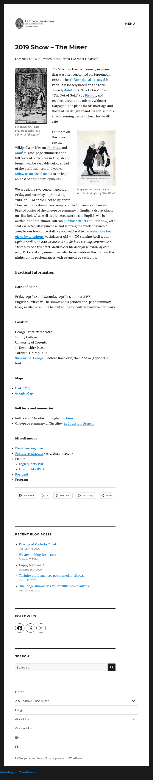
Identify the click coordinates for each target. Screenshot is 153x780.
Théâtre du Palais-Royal (87, 80)
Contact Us (23, 728)
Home (19, 692)
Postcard (21, 474)
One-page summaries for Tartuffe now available (54, 586)
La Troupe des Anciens (28, 758)
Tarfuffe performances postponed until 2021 (51, 575)
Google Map (24, 393)
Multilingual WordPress (17, 772)
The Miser (54, 148)
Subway (20, 358)
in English (71, 423)
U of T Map (23, 388)
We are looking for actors (37, 555)
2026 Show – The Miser (32, 701)
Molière (20, 153)
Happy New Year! (31, 565)
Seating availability (29, 453)
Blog (18, 710)
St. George (36, 358)
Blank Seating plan (29, 448)
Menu (130, 23)
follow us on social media (33, 174)
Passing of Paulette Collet (37, 544)
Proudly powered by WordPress (63, 758)
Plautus (90, 95)
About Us (22, 719)
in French (69, 418)
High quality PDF (31, 464)
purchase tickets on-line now (85, 221)
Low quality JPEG (31, 469)
